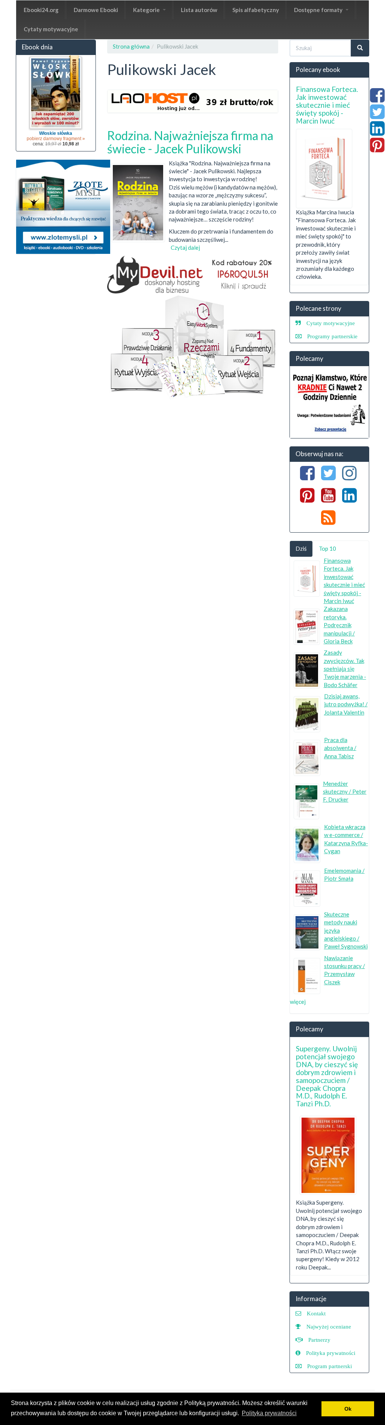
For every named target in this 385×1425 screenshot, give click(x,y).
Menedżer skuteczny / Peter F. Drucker (345, 791)
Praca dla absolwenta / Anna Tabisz (340, 747)
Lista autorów (199, 9)
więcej (298, 1001)
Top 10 (327, 548)
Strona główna (131, 46)
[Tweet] (377, 115)
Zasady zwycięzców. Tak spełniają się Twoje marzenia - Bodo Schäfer (345, 668)
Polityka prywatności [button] (269, 1413)
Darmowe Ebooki (96, 9)
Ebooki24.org (41, 9)
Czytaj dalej (185, 247)
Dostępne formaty (319, 9)
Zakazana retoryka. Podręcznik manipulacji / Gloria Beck (339, 625)
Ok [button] (348, 1409)
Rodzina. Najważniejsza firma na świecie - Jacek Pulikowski (190, 142)
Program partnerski (329, 1366)
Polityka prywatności (330, 1353)
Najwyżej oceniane (328, 1326)
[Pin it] (377, 148)
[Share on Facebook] (377, 99)
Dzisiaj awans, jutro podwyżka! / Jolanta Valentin (346, 704)
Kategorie (147, 9)
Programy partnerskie (332, 336)
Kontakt (316, 1313)
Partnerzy (319, 1340)
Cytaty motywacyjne (51, 29)
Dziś (301, 548)
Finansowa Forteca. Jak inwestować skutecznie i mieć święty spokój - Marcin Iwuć (327, 105)
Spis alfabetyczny (255, 9)
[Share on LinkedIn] (377, 132)
